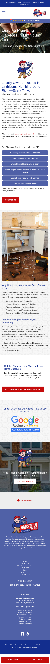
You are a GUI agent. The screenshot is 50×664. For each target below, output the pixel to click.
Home (25, 561)
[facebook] (22, 633)
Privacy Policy (9, 645)
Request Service (25, 481)
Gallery (25, 572)
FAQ (25, 570)
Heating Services (25, 566)
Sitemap (27, 645)
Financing (25, 568)
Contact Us (10, 200)
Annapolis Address (25, 598)
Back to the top (27, 500)
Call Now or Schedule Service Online (22, 389)
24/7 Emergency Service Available (25, 585)
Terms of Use (19, 645)
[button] (25, 20)
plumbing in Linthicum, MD (25, 134)
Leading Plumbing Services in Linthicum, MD (21, 35)
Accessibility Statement (38, 645)
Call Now (37, 660)
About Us (25, 563)
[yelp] (27, 633)
